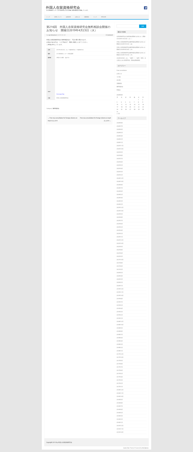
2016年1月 (120, 422)
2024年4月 (120, 197)
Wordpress (145, 448)
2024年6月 (120, 191)
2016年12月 (120, 389)
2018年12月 (120, 321)
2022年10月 (120, 243)
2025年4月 (120, 168)
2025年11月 (120, 145)
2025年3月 (120, 171)
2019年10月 (120, 295)
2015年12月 (120, 425)
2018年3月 (120, 344)
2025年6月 (120, 162)
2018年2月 (120, 347)
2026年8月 (120, 122)
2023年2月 (120, 233)
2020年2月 (120, 282)
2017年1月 (120, 386)
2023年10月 (120, 210)
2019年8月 (120, 298)
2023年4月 (120, 230)
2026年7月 (120, 126)
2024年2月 (120, 204)
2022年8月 (120, 249)
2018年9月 (120, 328)
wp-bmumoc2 (52, 35)
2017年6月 (120, 370)
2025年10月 (120, 148)
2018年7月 (120, 334)
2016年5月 (120, 412)
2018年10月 (120, 324)
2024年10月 (120, 181)
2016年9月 (120, 399)
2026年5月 (120, 132)
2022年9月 (120, 246)
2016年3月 (120, 416)
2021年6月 (120, 266)
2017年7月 (120, 367)
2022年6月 (120, 253)
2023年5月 (120, 227)
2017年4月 (120, 377)
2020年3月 (120, 279)
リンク (95, 16)
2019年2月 (120, 315)
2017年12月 (120, 354)
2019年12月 (120, 289)
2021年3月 (120, 269)
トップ (48, 16)
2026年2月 (120, 139)
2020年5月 (120, 272)
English (103, 16)
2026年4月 (120, 136)
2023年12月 (120, 207)
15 (138, 104)
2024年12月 (120, 178)
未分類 (119, 80)
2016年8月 (120, 403)
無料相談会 (56, 108)
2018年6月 (120, 337)
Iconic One (126, 448)
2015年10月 (120, 432)
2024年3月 (120, 201)
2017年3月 (120, 380)
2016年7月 (120, 406)
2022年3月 (120, 256)
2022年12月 (120, 240)
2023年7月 (120, 220)
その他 (119, 77)
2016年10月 (120, 396)
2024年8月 (120, 184)
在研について (58, 16)
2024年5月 (120, 194)
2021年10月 (120, 259)
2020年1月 (120, 285)
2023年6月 (120, 223)
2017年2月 (120, 383)
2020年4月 (120, 276)
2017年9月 (120, 360)
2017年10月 (120, 357)
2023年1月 (120, 236)
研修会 (119, 90)
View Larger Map (60, 94)
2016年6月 (120, 409)
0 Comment (109, 35)
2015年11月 (120, 429)
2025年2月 (120, 175)
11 (121, 104)
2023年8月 (120, 217)
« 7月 (118, 113)
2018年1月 (120, 350)
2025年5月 (120, 165)
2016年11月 (120, 393)
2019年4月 (120, 308)
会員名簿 (68, 16)
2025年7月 (120, 158)
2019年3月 (120, 311)
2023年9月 (120, 214)
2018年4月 (120, 341)
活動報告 (86, 16)
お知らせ (77, 16)
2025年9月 (120, 152)
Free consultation (122, 70)
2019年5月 (120, 305)
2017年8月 (120, 363)
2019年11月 (120, 292)
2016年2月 (120, 419)
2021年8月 (120, 262)
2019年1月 (120, 318)
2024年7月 (120, 188)
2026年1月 (120, 142)
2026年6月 (120, 129)
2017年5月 (120, 373)
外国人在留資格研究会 (63, 7)
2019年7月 (120, 302)
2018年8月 (120, 331)
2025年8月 (120, 155)
